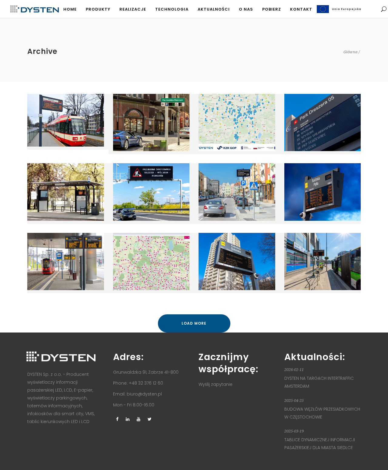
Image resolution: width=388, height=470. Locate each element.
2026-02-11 (294, 369)
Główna (350, 52)
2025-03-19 (294, 431)
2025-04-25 (294, 400)
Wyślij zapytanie (215, 384)
